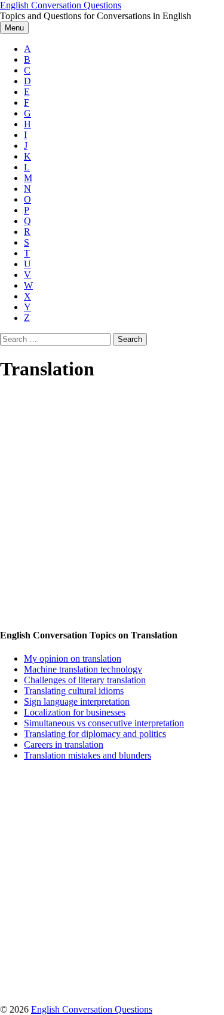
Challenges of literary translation (85, 680)
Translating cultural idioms (74, 691)
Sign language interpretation (77, 701)
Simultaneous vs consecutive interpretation (104, 723)
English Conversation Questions (60, 5)
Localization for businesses (74, 712)
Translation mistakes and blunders (87, 755)
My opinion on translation (72, 658)
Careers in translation (63, 744)
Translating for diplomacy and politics (95, 734)
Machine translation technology (83, 669)
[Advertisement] (112, 505)
